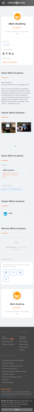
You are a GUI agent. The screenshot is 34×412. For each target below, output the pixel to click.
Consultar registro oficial (7, 396)
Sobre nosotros (23, 347)
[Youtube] (13, 53)
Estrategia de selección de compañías (13, 360)
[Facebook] (3, 53)
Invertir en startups (7, 341)
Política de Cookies (7, 382)
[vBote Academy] (8, 128)
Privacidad (5, 379)
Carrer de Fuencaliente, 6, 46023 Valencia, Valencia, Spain (11, 174)
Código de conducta (8, 374)
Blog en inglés (23, 341)
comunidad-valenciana (15, 189)
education (6, 45)
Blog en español (24, 344)
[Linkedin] (10, 53)
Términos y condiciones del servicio (12, 366)
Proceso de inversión (8, 363)
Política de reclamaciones (9, 368)
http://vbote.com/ (10, 62)
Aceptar (17, 409)
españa (4, 189)
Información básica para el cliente (12, 377)
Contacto (21, 349)
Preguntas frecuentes (8, 344)
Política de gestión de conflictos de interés (14, 371)
